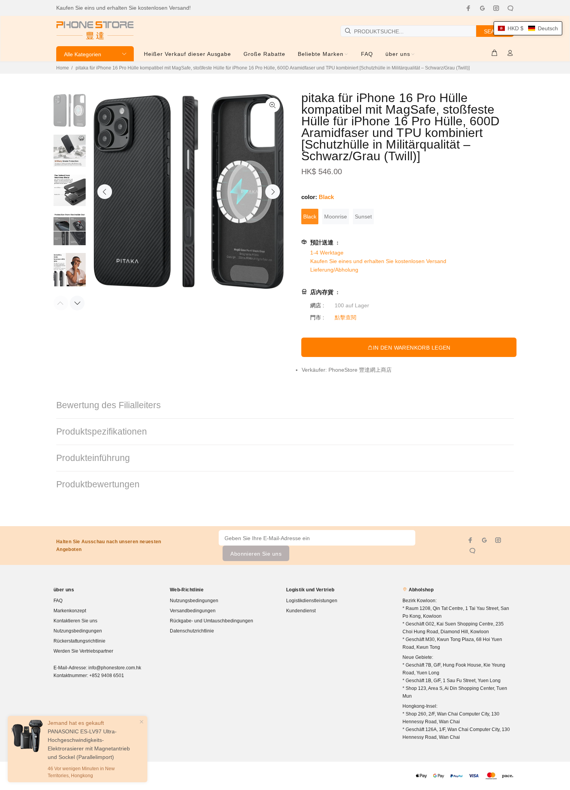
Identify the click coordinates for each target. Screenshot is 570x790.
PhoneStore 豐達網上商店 (360, 370)
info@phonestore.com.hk (114, 667)
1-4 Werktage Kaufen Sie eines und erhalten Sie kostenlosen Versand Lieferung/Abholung (378, 261)
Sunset (363, 216)
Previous (104, 191)
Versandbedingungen (193, 610)
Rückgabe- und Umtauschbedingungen (211, 621)
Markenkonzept (70, 610)
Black (309, 216)
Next (272, 191)
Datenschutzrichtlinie (192, 631)
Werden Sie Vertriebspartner (83, 651)
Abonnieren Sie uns (256, 554)
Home (62, 68)
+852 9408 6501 (106, 675)
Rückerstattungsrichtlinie (79, 641)
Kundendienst (301, 610)
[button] (528, 28)
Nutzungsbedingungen (78, 631)
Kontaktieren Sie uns (75, 621)
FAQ (58, 600)
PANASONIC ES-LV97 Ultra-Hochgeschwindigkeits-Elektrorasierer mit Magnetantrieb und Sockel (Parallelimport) (89, 744)
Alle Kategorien (82, 54)
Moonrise (335, 216)
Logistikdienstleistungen (311, 600)
